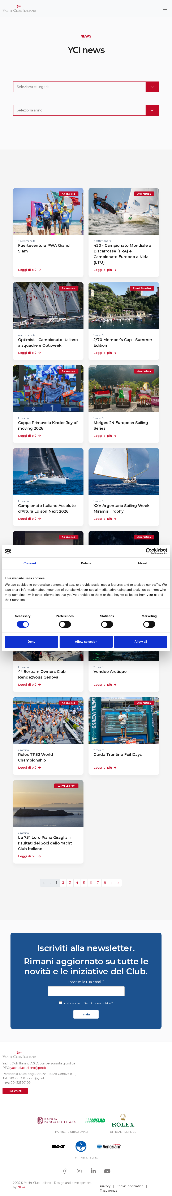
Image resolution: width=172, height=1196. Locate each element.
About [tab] (142, 563)
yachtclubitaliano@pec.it (28, 1068)
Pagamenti (15, 1091)
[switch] (65, 624)
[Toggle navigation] (165, 8)
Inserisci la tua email (86, 982)
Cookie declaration (130, 1186)
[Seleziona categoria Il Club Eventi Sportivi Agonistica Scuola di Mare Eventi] (86, 86)
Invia (86, 1014)
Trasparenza (108, 1190)
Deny (31, 641)
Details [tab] (86, 563)
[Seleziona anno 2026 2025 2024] (86, 110)
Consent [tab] (29, 563)
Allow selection (86, 641)
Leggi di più (27, 270)
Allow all (140, 641)
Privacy (105, 1186)
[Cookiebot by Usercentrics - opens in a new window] (148, 551)
